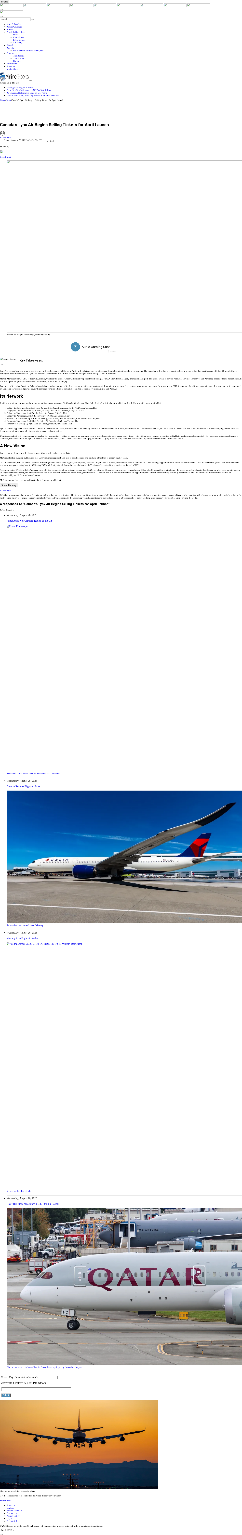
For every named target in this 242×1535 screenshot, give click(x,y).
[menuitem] (124, 24)
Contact (10, 1508)
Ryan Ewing (5, 157)
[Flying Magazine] (35, 6)
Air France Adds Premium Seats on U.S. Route (27, 93)
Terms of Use (12, 1513)
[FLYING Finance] (198, 6)
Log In (10, 1518)
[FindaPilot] (175, 6)
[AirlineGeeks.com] (11, 6)
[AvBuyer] (105, 6)
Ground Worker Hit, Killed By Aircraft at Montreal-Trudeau (33, 95)
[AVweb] (58, 6)
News (8, 100)
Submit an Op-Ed (14, 1510)
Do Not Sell (12, 1521)
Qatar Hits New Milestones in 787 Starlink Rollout (29, 90)
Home (2, 100)
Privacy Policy (13, 1516)
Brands (4, 1)
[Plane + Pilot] (152, 6)
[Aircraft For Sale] (82, 6)
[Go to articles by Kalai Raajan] (121, 133)
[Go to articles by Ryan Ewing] (2, 154)
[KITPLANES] (128, 6)
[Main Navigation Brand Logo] (11, 13)
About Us (11, 1505)
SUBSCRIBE (6, 1500)
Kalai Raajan (6, 137)
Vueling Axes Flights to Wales (20, 87)
